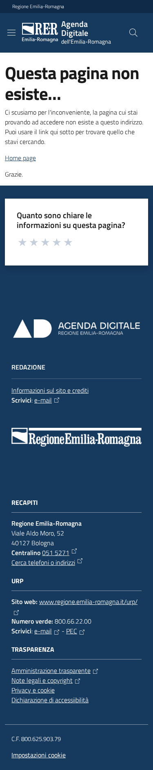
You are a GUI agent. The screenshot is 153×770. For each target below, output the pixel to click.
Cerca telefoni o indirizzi (43, 562)
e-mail (43, 400)
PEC (71, 631)
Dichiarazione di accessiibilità (50, 700)
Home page (20, 158)
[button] (133, 32)
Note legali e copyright (42, 680)
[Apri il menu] (11, 33)
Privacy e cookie (33, 690)
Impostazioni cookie (38, 755)
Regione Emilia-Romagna (38, 6)
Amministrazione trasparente (51, 670)
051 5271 (55, 553)
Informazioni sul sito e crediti (50, 390)
